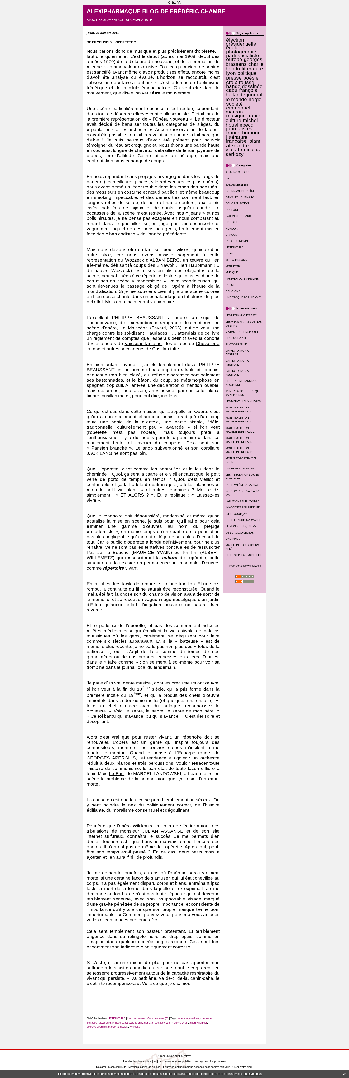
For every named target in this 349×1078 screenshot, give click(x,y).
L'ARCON (231, 234)
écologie (235, 48)
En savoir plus (252, 1074)
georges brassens (244, 61)
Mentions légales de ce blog (144, 1066)
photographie (241, 52)
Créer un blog (166, 1056)
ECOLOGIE (233, 209)
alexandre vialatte (237, 147)
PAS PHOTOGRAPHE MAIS (242, 278)
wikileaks (135, 1026)
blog (249, 1066)
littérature (252, 68)
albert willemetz (198, 1022)
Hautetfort (185, 1056)
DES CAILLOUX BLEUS (240, 532)
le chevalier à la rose (147, 1022)
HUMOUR (232, 228)
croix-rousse (240, 82)
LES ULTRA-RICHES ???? (241, 315)
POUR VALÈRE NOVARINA (242, 484)
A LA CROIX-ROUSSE (239, 172)
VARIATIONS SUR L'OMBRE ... (244, 501)
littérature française (237, 139)
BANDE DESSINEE (237, 184)
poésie (251, 78)
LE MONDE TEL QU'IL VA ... (242, 526)
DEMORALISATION (237, 203)
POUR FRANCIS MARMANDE (243, 520)
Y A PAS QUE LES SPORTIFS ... (244, 331)
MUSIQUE (232, 272)
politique (247, 73)
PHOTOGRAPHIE (236, 338)
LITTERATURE (234, 247)
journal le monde (244, 97)
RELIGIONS (233, 291)
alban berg (105, 1022)
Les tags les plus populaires (210, 1061)
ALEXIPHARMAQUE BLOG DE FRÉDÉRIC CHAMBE (156, 11)
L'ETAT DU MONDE (237, 241)
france (233, 133)
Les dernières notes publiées (175, 1061)
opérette (183, 1018)
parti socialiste (242, 55)
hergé (255, 99)
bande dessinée (244, 86)
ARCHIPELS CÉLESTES (240, 468)
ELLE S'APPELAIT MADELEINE (244, 555)
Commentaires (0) (157, 1018)
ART (228, 178)
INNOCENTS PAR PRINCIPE (243, 507)
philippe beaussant (123, 1022)
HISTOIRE (232, 222)
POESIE (230, 284)
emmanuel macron (238, 109)
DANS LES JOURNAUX (240, 197)
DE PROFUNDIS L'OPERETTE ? (111, 42)
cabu (231, 90)
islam (254, 141)
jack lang (165, 1022)
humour (250, 133)
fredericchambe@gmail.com (245, 565)
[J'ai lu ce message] (344, 1074)
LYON (229, 253)
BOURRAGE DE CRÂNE (240, 191)
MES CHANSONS (236, 259)
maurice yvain (180, 1022)
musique (236, 115)
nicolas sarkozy (243, 152)
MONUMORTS (234, 266)
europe (234, 59)
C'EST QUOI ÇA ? (236, 513)
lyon (231, 73)
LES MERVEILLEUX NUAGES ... (245, 401)
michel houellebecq (242, 122)
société (234, 104)
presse (234, 78)
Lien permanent (136, 1018)
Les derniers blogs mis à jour (139, 1061)
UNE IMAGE (233, 538)
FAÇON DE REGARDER (240, 216)
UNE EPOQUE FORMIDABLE (243, 297)
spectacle (206, 1018)
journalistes (239, 128)
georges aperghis (97, 1026)
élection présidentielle (241, 42)
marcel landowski (118, 1026)
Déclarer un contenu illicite (111, 1066)
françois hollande (241, 92)
